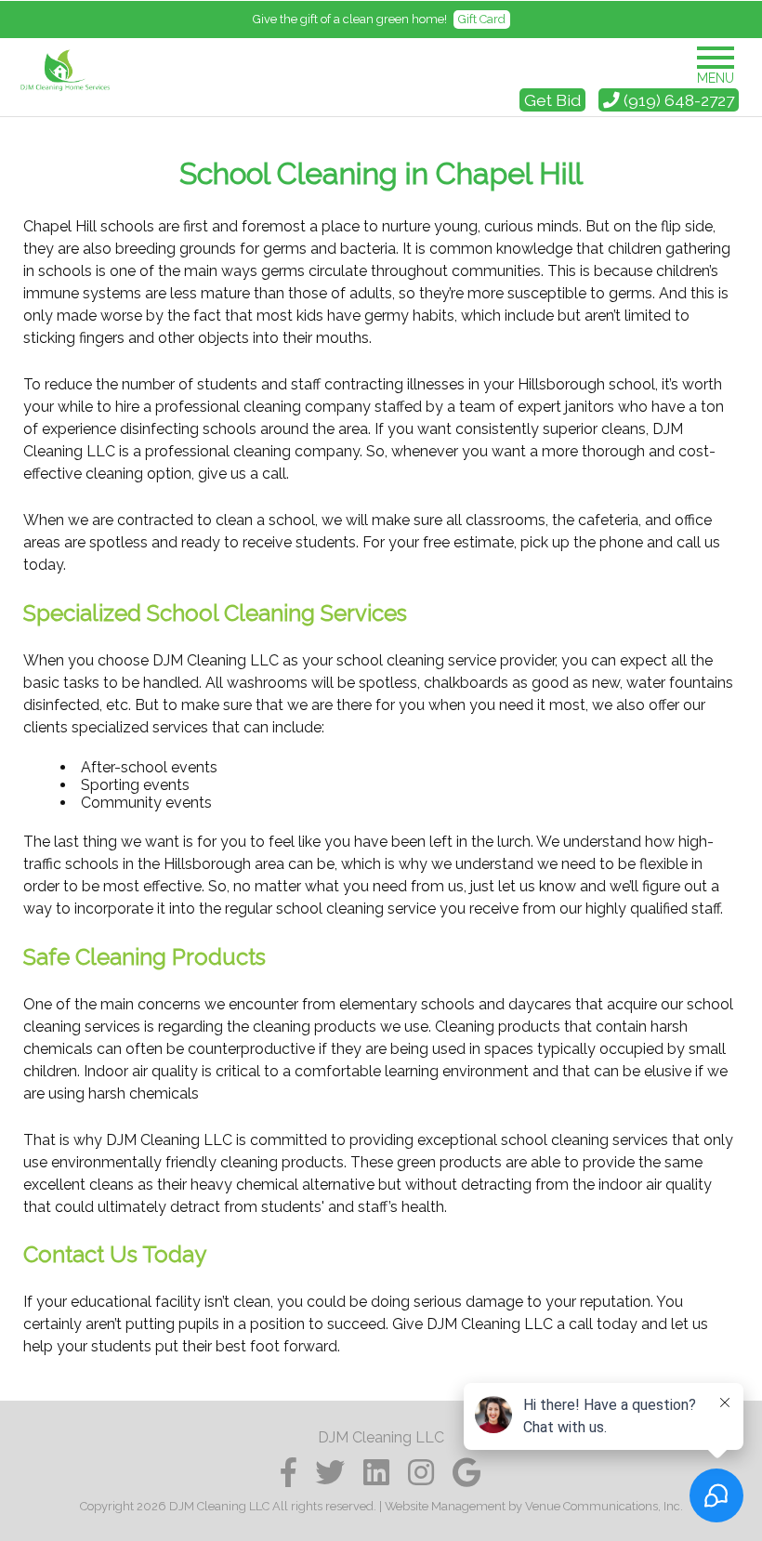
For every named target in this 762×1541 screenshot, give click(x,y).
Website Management (445, 1506)
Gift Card (482, 19)
